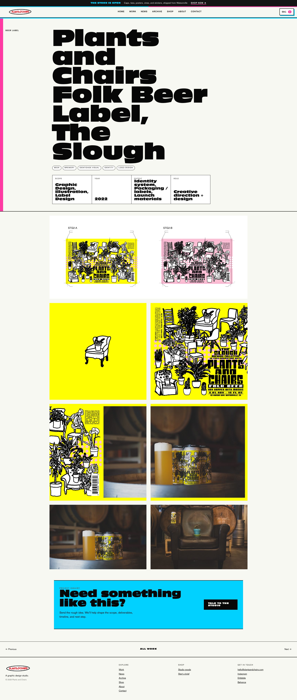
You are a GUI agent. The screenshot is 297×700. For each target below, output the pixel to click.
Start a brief (183, 674)
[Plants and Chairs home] (21, 12)
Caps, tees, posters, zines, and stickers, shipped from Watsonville (148, 3)
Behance (242, 682)
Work (132, 12)
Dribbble (242, 678)
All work (148, 649)
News (144, 12)
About (182, 12)
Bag (286, 11)
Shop (170, 12)
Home (121, 12)
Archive (157, 12)
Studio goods (184, 670)
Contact (196, 12)
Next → (288, 649)
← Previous (11, 649)
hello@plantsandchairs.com (250, 670)
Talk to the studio (218, 604)
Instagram (242, 674)
